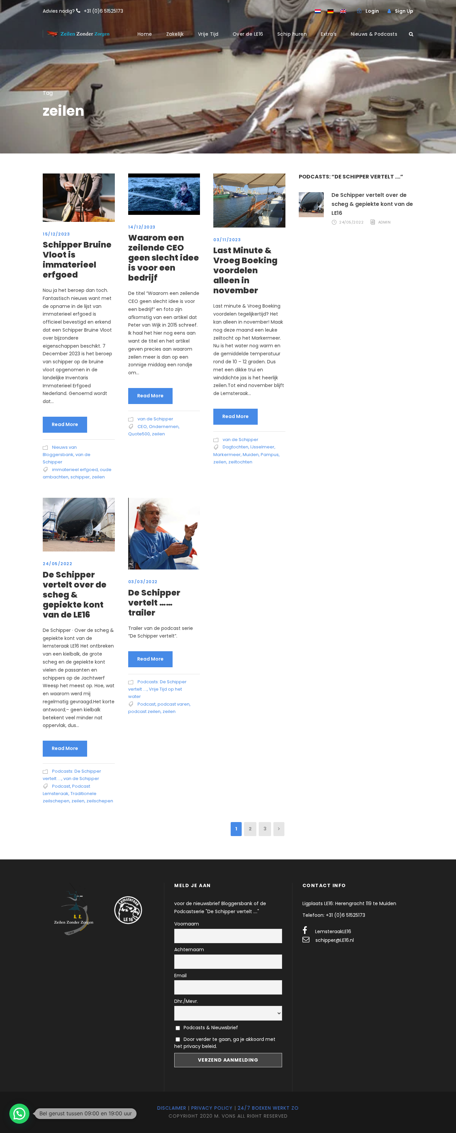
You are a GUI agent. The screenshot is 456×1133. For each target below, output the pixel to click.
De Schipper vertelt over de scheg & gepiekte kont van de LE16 (74, 595)
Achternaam (189, 949)
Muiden (251, 454)
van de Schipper (155, 419)
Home (145, 34)
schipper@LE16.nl (334, 940)
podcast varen (174, 704)
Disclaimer (171, 1108)
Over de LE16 (248, 34)
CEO (142, 426)
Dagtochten (235, 447)
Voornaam (186, 923)
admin (384, 222)
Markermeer (227, 454)
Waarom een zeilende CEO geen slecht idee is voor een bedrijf (163, 258)
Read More (65, 424)
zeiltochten (240, 462)
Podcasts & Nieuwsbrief (210, 1027)
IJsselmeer (262, 447)
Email (180, 975)
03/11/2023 (227, 240)
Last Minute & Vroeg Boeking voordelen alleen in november (245, 270)
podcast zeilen (144, 711)
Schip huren (292, 34)
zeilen (98, 477)
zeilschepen (99, 801)
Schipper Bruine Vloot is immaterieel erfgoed (77, 260)
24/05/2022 (57, 563)
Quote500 (139, 434)
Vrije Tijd (208, 34)
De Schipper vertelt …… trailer (154, 603)
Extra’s (329, 34)
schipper (80, 477)
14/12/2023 (142, 227)
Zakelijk (175, 34)
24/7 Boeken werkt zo (268, 1108)
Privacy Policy (212, 1108)
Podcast (61, 786)
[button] (19, 1114)
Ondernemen (164, 426)
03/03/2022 (143, 582)
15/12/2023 (56, 234)
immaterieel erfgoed (75, 469)
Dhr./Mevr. (186, 1001)
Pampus (270, 454)
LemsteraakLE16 (333, 931)
